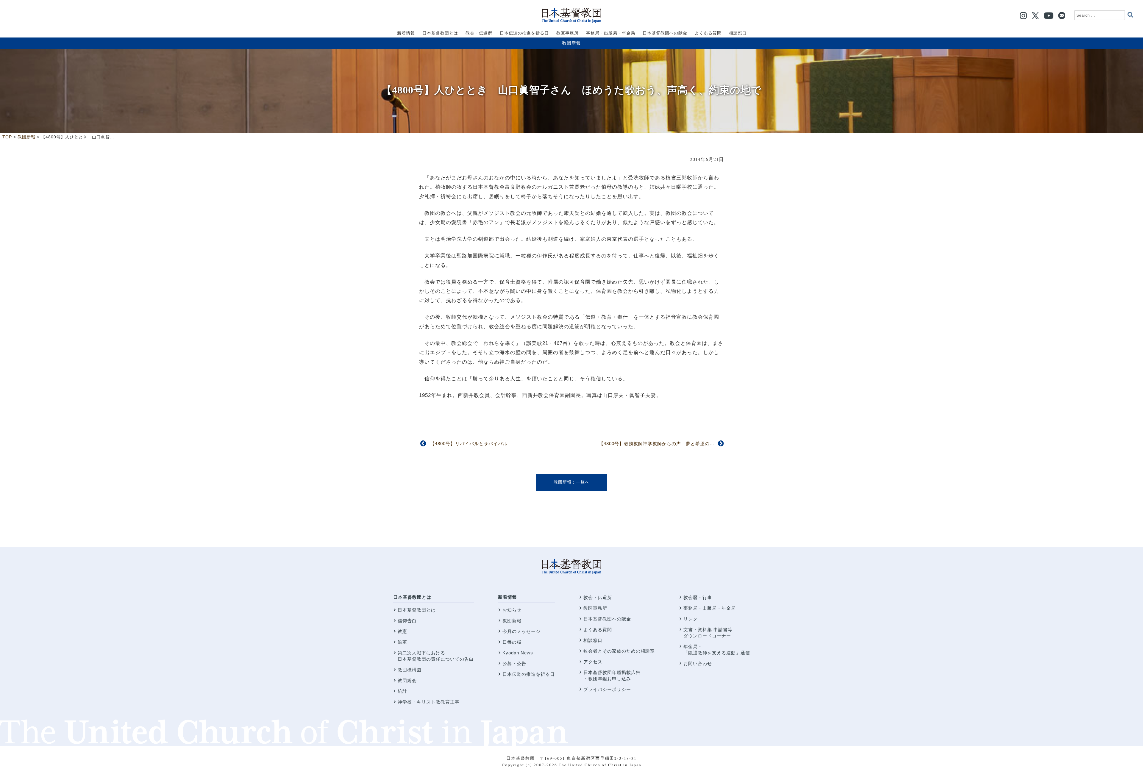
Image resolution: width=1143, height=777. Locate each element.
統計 (402, 691)
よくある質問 (597, 629)
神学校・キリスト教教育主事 (429, 701)
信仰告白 (407, 620)
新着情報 (507, 597)
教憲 (402, 631)
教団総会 (407, 680)
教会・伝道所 (597, 597)
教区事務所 (595, 608)
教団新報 (571, 43)
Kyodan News (517, 652)
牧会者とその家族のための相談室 (619, 651)
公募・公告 (514, 663)
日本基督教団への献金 (607, 618)
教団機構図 (409, 669)
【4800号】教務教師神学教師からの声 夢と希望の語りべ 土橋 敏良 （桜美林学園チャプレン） (703, 443)
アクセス (592, 661)
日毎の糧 (511, 642)
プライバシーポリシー (607, 689)
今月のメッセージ (521, 631)
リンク (690, 618)
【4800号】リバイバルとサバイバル (469, 443)
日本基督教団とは (412, 597)
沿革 (402, 642)
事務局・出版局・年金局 (709, 608)
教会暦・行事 (697, 597)
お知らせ (511, 609)
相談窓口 (592, 640)
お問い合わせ (697, 663)
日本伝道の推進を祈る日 (528, 674)
